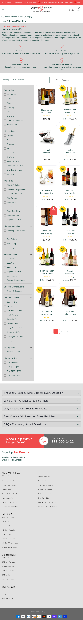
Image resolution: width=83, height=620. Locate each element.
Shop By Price (10, 358)
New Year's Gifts (43, 498)
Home (4, 21)
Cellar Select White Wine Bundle (70, 111)
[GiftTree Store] (41, 9)
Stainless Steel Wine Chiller (70, 151)
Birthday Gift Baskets (9, 485)
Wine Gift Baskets (44, 476)
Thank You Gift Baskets (45, 485)
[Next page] (67, 331)
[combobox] (41, 16)
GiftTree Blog (6, 575)
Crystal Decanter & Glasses (47, 151)
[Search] (2, 16)
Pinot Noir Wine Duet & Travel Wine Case (70, 313)
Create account (7, 590)
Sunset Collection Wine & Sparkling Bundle (69, 272)
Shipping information (9, 530)
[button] (3, 8)
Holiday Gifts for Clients (46, 494)
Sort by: (57, 80)
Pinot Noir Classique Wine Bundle (70, 232)
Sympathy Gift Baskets (9, 502)
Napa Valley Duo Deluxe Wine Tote (46, 111)
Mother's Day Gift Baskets (47, 502)
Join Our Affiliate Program (10, 543)
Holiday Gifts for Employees (11, 494)
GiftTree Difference (8, 562)
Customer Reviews (8, 579)
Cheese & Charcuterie (14, 287)
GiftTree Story (6, 558)
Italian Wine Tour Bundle (69, 192)
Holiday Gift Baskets (45, 489)
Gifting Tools (9, 347)
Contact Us (5, 521)
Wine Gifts (8, 181)
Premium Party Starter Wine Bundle (47, 272)
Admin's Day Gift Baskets (10, 507)
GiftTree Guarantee (8, 571)
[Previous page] (50, 331)
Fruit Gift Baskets (44, 481)
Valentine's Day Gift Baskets (47, 507)
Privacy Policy (6, 534)
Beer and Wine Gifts (17, 21)
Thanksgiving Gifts (8, 498)
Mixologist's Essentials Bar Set (46, 191)
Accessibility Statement (9, 547)
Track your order (7, 598)
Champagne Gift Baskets (10, 481)
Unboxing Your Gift (8, 566)
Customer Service (8, 517)
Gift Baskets (9, 131)
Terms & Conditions (8, 539)
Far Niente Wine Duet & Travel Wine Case (47, 313)
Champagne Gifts (12, 226)
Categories (9, 90)
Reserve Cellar (11, 254)
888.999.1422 (63, 442)
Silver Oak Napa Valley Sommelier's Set (46, 232)
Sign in (4, 594)
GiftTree (38, 612)
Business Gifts (6, 489)
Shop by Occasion (12, 298)
